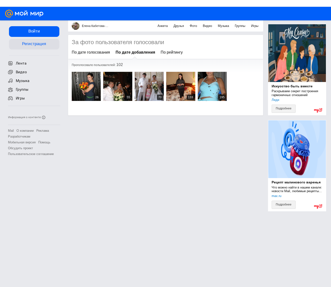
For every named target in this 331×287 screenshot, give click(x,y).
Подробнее (284, 108)
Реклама (42, 130)
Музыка (224, 26)
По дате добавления (135, 52)
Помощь (44, 142)
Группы (240, 26)
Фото (194, 26)
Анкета (163, 26)
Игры (254, 26)
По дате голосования (91, 52)
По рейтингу (172, 52)
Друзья (179, 26)
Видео (208, 26)
